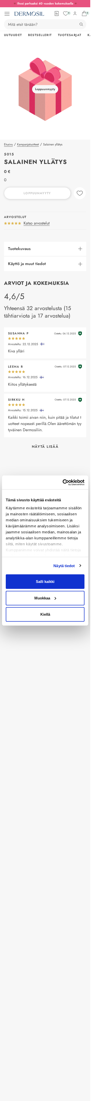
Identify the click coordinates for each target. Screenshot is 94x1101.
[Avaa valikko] (7, 13)
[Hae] (81, 24)
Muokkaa (42, 598)
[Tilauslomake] (56, 13)
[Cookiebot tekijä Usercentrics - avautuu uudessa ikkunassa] (63, 482)
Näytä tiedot (64, 565)
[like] (80, 193)
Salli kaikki (45, 581)
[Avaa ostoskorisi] (84, 13)
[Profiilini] (75, 13)
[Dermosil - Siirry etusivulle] (29, 13)
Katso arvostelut (37, 223)
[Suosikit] (65, 13)
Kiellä (45, 614)
